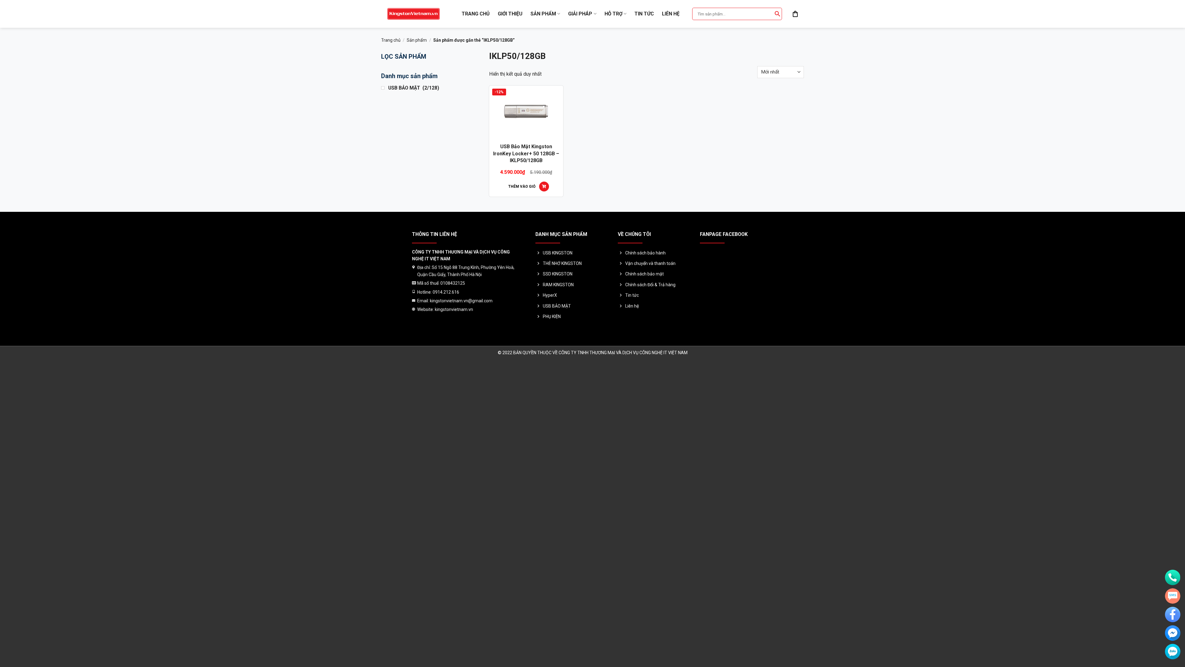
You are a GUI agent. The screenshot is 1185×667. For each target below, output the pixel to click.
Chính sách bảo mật (644, 273)
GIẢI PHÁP (580, 14)
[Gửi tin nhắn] (1172, 596)
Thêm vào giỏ (521, 186)
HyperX (550, 295)
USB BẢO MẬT (557, 306)
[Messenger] (1172, 633)
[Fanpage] (1172, 614)
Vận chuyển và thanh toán (650, 263)
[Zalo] (1172, 651)
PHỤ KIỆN (552, 316)
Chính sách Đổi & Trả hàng (650, 284)
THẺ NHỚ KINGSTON (562, 263)
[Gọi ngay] (1172, 577)
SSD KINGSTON (557, 273)
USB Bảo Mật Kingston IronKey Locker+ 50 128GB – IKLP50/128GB (526, 153)
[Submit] (777, 14)
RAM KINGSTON (558, 284)
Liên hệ (671, 14)
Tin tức (644, 14)
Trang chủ (476, 14)
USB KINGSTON (557, 252)
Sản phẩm (543, 14)
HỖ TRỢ (613, 14)
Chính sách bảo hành (645, 252)
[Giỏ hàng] (795, 14)
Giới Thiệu (510, 14)
